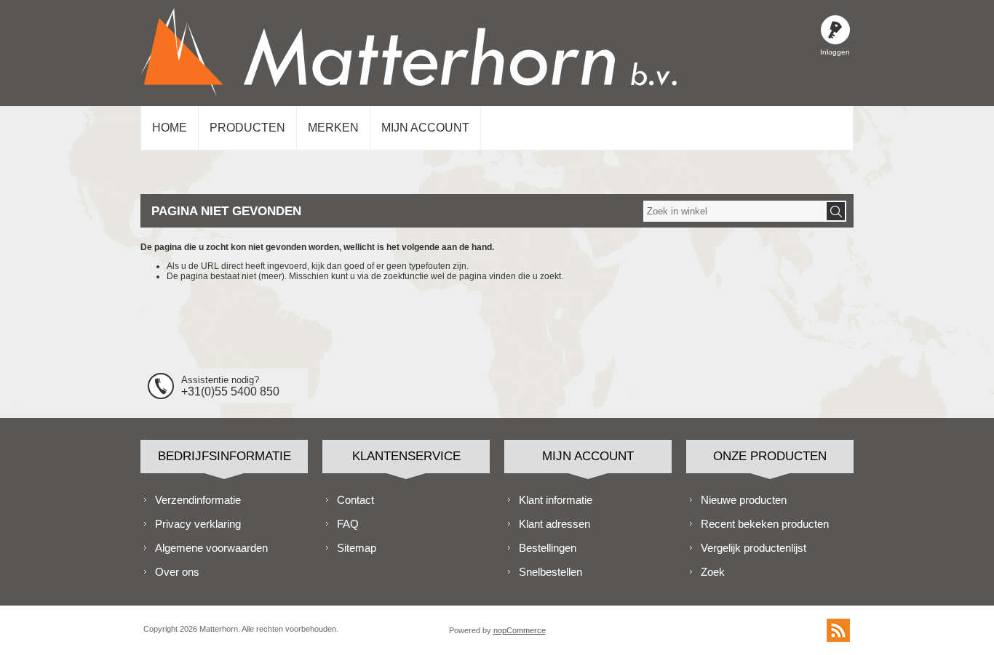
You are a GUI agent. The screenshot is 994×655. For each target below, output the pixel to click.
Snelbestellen (550, 572)
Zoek (713, 572)
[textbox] (734, 211)
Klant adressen (554, 524)
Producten (247, 127)
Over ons (177, 572)
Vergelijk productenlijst (753, 548)
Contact (355, 500)
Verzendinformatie (198, 500)
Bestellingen (547, 548)
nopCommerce (519, 630)
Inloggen (835, 29)
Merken (333, 127)
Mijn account (425, 127)
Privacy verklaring (198, 524)
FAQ (348, 524)
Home (169, 127)
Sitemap (356, 548)
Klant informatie (555, 500)
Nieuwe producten (744, 500)
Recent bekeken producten (765, 524)
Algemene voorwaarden (211, 548)
